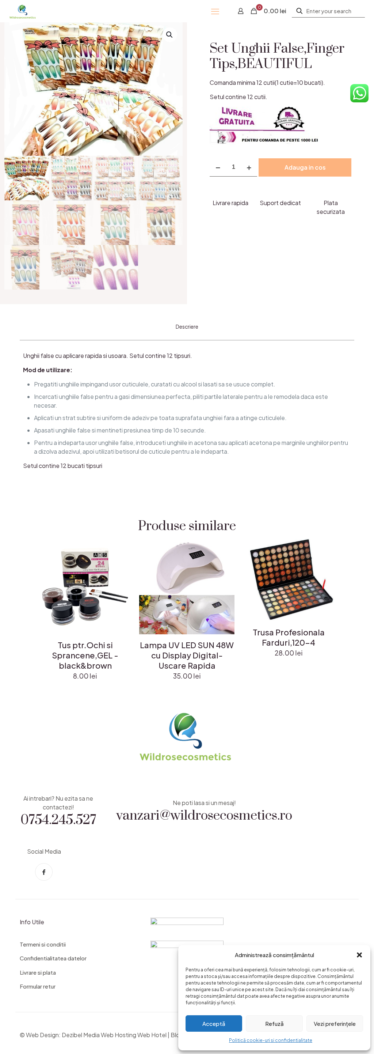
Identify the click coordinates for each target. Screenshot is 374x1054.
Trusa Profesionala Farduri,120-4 (289, 637)
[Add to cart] (122, 548)
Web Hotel (152, 1035)
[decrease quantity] (217, 167)
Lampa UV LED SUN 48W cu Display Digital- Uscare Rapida (187, 655)
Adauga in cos (305, 167)
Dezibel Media (81, 1035)
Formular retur (38, 986)
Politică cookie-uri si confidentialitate (270, 1040)
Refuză (274, 1023)
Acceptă (213, 1023)
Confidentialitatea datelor (53, 958)
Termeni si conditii (43, 944)
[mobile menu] (215, 11)
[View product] (122, 564)
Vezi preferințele (335, 1023)
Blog (177, 1035)
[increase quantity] (249, 167)
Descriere (187, 326)
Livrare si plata (38, 972)
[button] (359, 955)
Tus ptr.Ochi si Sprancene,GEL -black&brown (85, 655)
